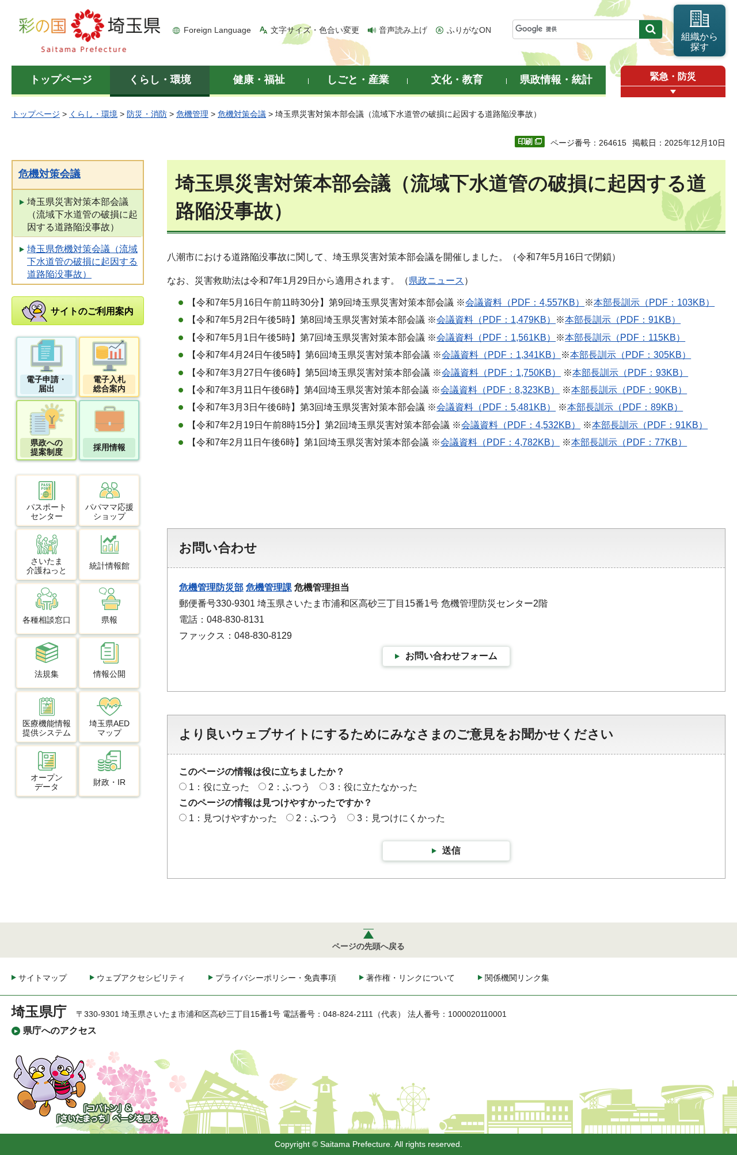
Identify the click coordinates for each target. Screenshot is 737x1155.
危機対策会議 (242, 114)
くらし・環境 (93, 114)
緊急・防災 (673, 76)
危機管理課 (269, 587)
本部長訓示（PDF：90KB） (629, 390)
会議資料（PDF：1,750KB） (501, 373)
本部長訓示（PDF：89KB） (625, 407)
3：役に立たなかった (373, 787)
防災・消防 (147, 114)
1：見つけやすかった (233, 818)
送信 (451, 850)
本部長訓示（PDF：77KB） (629, 442)
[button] (673, 91)
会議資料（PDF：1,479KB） (496, 320)
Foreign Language (217, 30)
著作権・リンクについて (410, 977)
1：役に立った (219, 787)
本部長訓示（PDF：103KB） (654, 302)
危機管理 (192, 114)
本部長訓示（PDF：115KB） (625, 337)
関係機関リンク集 (517, 977)
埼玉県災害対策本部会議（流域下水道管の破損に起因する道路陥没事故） (82, 214)
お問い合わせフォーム (451, 656)
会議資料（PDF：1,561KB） (496, 337)
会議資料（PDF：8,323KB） (500, 390)
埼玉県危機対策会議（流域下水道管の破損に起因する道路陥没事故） (82, 262)
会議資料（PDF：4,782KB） (500, 442)
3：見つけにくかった (401, 818)
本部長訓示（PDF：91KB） (623, 320)
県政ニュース (436, 280)
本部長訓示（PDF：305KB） (630, 355)
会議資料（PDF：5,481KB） (496, 407)
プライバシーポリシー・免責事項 (275, 977)
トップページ (36, 114)
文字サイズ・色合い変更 (315, 30)
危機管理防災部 (211, 587)
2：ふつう (289, 787)
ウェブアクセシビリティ (141, 977)
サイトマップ (42, 977)
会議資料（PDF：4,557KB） (524, 302)
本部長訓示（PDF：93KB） (630, 373)
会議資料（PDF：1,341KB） (501, 355)
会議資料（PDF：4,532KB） (520, 425)
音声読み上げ (403, 30)
